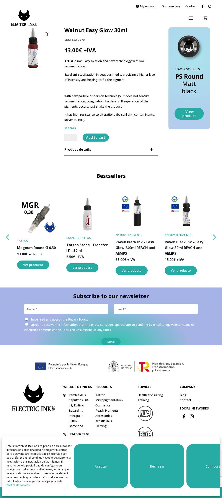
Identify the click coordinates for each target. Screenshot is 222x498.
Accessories (103, 416)
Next (214, 236)
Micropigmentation (109, 400)
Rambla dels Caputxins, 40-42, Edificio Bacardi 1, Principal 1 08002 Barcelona (79, 410)
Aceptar (101, 466)
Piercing (101, 426)
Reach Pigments (107, 410)
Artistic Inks (103, 421)
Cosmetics (102, 405)
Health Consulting (150, 395)
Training (143, 400)
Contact (191, 6)
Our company (171, 6)
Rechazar (157, 466)
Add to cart (95, 137)
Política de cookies (18, 485)
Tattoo (100, 395)
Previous (8, 236)
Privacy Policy (77, 319)
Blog (183, 395)
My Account (148, 6)
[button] (47, 34)
